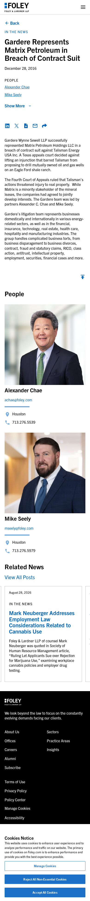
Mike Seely (13, 94)
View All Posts (20, 577)
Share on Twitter (16, 126)
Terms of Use (15, 781)
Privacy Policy (16, 790)
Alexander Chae (17, 87)
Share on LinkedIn (7, 126)
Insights (53, 749)
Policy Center (15, 799)
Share (44, 126)
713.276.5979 (23, 550)
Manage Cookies (45, 866)
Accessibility (14, 817)
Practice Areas (58, 740)
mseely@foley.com (19, 528)
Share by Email (35, 126)
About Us (12, 731)
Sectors (53, 731)
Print (26, 126)
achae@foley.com (18, 399)
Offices (10, 740)
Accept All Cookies (45, 892)
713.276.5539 (23, 422)
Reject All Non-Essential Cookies (44, 879)
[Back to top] (82, 278)
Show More (15, 105)
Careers (11, 749)
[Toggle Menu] (83, 7)
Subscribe (13, 767)
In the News (16, 31)
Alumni (10, 758)
